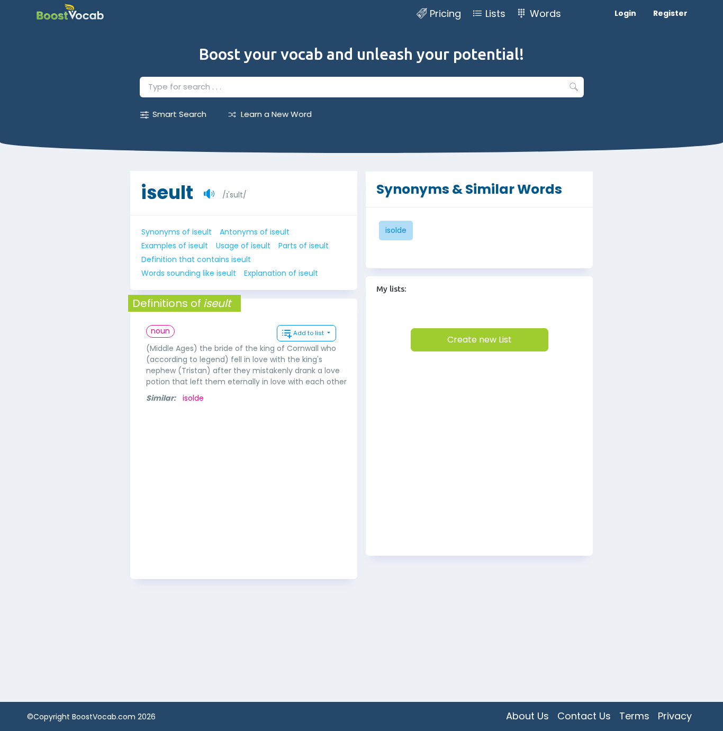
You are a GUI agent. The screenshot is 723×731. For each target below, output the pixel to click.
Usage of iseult (243, 245)
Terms (634, 716)
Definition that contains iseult (196, 259)
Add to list (309, 333)
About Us (527, 716)
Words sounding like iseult (188, 273)
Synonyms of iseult (176, 232)
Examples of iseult (174, 245)
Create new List (479, 339)
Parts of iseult (303, 245)
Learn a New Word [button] (276, 114)
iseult (167, 192)
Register (670, 13)
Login (625, 13)
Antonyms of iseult (255, 232)
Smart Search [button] (179, 114)
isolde (193, 398)
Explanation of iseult (281, 273)
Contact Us (584, 716)
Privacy (675, 716)
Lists (495, 13)
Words (545, 13)
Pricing (445, 13)
